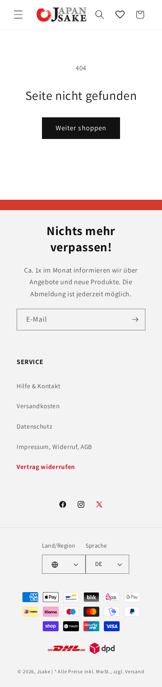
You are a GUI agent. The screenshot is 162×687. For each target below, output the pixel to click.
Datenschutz (34, 426)
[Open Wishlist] (120, 15)
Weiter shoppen (81, 127)
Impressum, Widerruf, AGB (54, 446)
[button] (18, 15)
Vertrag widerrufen (46, 466)
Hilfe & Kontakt (39, 386)
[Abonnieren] (135, 319)
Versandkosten (38, 406)
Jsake (44, 671)
